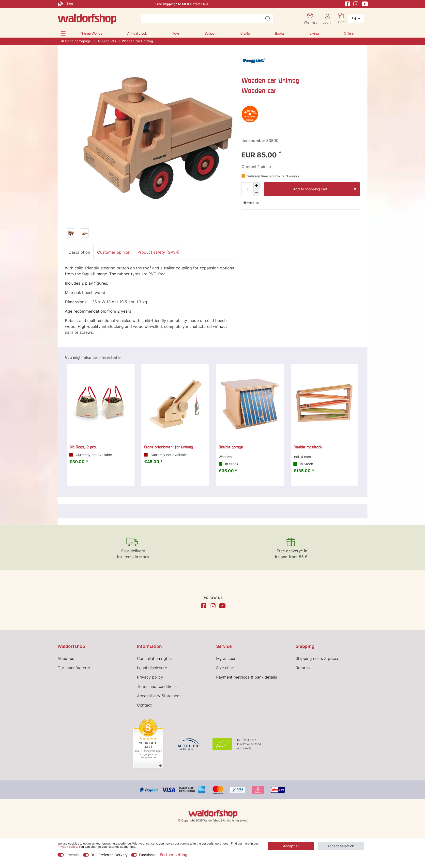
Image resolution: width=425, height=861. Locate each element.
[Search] (268, 18)
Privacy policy (150, 677)
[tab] (79, 252)
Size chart (225, 667)
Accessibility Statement (159, 695)
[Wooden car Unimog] (70, 233)
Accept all (291, 846)
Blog (69, 3)
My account (227, 658)
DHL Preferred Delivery (109, 855)
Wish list (252, 203)
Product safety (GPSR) (158, 252)
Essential (72, 855)
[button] (63, 33)
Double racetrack (307, 447)
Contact (144, 705)
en (354, 18)
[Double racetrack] (324, 403)
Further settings (174, 854)
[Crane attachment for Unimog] (175, 403)
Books (280, 33)
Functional (147, 855)
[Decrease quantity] (256, 192)
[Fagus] (254, 61)
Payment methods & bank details (246, 677)
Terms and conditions (157, 686)
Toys (176, 33)
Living (314, 33)
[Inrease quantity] (256, 185)
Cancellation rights (154, 658)
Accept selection (340, 846)
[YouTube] (365, 3)
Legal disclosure (152, 667)
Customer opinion (113, 252)
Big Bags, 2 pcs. (83, 447)
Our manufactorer (74, 667)
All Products (106, 41)
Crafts (245, 33)
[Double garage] (250, 403)
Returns (303, 667)
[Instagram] (355, 3)
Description (79, 252)
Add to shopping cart (310, 189)
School (210, 33)
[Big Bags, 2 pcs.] (100, 403)
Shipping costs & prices (317, 658)
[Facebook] (347, 3)
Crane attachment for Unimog (168, 447)
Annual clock (137, 33)
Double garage (231, 447)
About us (66, 658)
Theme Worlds (91, 33)
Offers (349, 33)
